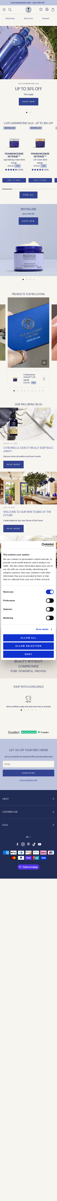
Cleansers (45, 18)
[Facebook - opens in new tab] (17, 844)
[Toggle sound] (44, 362)
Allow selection (28, 646)
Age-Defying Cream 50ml (14, 160)
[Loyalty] (41, 10)
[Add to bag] (44, 378)
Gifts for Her (28, 18)
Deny (28, 654)
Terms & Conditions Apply (28, 780)
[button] (4, 10)
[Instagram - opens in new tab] (23, 844)
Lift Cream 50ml (40, 160)
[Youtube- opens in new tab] (39, 844)
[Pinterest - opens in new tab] (28, 844)
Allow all (28, 638)
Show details (42, 629)
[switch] (50, 600)
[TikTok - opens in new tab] (34, 844)
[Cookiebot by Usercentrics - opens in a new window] (42, 545)
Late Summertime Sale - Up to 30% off (27, 3)
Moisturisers (10, 18)
